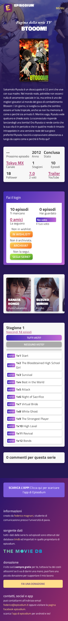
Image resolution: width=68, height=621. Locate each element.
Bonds (23, 440)
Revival (24, 433)
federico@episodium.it (15, 605)
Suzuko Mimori (43, 302)
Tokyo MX (15, 163)
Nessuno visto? (34, 344)
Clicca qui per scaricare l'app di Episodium (34, 489)
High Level (26, 426)
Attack (23, 389)
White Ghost (27, 411)
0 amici (16, 219)
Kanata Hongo (14, 302)
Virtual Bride (27, 404)
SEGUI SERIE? (21, 257)
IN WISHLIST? (21, 234)
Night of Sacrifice (30, 396)
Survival (24, 374)
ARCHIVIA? (21, 245)
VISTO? (11, 355)
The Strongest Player (32, 418)
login (17, 197)
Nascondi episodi (19, 332)
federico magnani (23, 516)
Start (22, 355)
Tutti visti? (34, 338)
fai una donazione (33, 584)
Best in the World (30, 382)
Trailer (54, 173)
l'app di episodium (21, 613)
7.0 (32, 173)
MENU (60, 8)
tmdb (17, 539)
